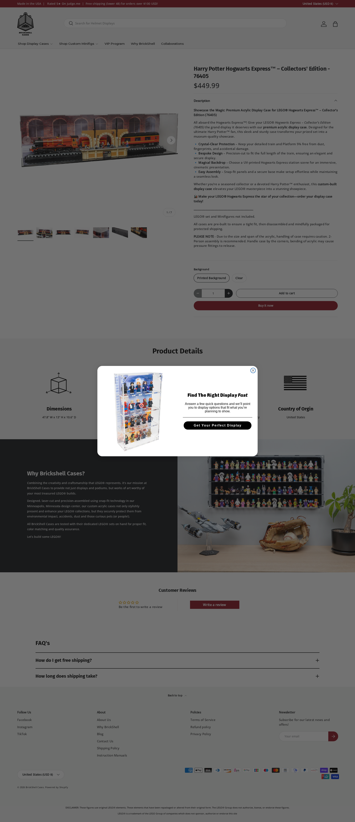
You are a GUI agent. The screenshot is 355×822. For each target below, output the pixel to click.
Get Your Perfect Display (218, 425)
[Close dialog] (253, 370)
